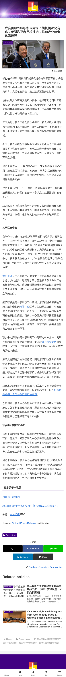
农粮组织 (15, 514)
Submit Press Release (24, 523)
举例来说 (7, 276)
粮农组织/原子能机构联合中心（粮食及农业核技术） (31, 505)
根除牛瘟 (24, 306)
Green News (11, 535)
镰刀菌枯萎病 (49, 342)
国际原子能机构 (11, 497)
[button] (43, 557)
